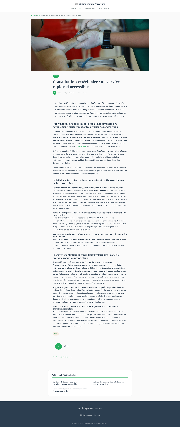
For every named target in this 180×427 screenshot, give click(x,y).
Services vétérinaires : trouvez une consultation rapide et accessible (65, 383)
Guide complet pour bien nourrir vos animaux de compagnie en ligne (70, 390)
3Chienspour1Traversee (90, 3)
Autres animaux (89, 8)
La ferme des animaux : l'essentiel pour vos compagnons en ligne (108, 383)
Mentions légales (86, 415)
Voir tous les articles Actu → (63, 357)
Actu (80, 8)
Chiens (106, 8)
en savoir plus (81, 146)
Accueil (73, 8)
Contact (97, 415)
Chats (100, 8)
